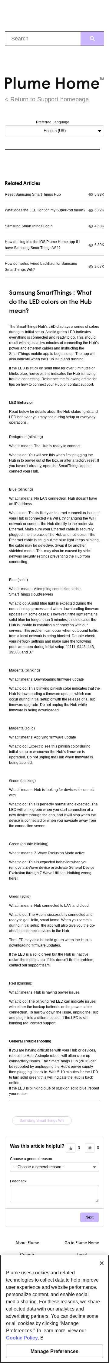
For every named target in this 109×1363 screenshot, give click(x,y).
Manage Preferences (55, 1351)
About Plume (27, 1243)
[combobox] (43, 39)
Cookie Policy (22, 1337)
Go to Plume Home (81, 1243)
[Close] (101, 1263)
